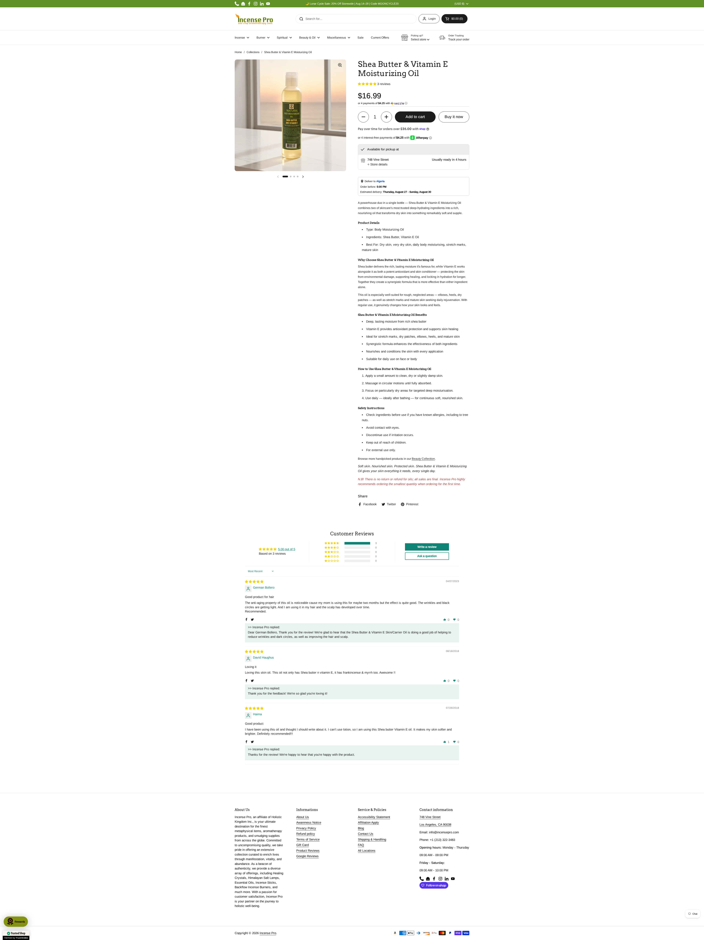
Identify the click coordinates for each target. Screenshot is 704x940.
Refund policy (305, 834)
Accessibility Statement (374, 817)
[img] (254, 581)
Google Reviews (307, 856)
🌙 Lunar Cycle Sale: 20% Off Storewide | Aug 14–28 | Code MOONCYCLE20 (352, 3)
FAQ (361, 845)
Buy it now (454, 117)
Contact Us (365, 834)
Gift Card (302, 845)
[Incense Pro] (254, 19)
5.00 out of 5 (286, 549)
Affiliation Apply (368, 822)
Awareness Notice (308, 822)
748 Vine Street (430, 817)
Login (432, 18)
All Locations (366, 850)
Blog (361, 828)
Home (238, 52)
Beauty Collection (423, 458)
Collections (253, 52)
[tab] (377, 164)
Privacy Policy (306, 828)
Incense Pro (268, 933)
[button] (454, 18)
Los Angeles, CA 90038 (435, 824)
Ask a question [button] (427, 556)
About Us (302, 817)
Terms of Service (308, 839)
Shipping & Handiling (372, 839)
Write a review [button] (427, 546)
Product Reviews (308, 850)
